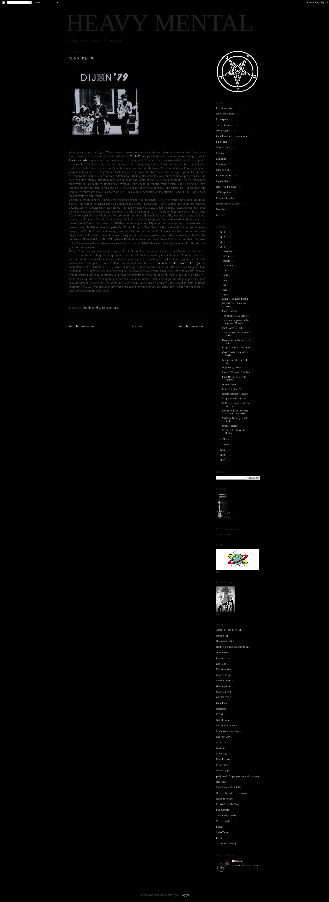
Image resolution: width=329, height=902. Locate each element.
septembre (228, 265)
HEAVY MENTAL (160, 23)
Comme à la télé (224, 175)
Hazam (239, 861)
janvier (226, 444)
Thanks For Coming (226, 843)
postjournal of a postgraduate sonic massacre (237, 776)
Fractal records (78, 160)
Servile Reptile (223, 821)
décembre (228, 251)
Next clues (221, 748)
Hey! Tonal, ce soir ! (232, 367)
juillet (226, 275)
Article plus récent (82, 326)
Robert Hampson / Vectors (235, 393)
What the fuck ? (224, 147)
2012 (223, 237)
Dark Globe (222, 664)
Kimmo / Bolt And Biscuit (235, 299)
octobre (227, 260)
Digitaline (221, 159)
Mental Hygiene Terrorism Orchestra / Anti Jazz (235, 412)
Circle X (135, 156)
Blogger (184, 895)
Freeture (220, 153)
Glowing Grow (223, 686)
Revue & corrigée (224, 798)
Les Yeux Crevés (224, 737)
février (226, 439)
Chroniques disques (94, 307)
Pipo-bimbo (222, 181)
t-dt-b (219, 838)
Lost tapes (113, 307)
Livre (219, 215)
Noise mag (221, 753)
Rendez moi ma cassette (227, 203)
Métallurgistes (223, 130)
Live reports (222, 119)
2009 (223, 450)
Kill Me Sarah (223, 720)
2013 (223, 232)
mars (225, 294)
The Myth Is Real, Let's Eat (235, 315)
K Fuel (219, 714)
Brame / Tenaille (230, 426)
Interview (221, 209)
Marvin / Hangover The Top (236, 372)
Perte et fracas (223, 765)
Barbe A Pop (222, 635)
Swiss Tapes (222, 832)
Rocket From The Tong (227, 804)
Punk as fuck (222, 170)
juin (225, 280)
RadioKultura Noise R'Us (228, 787)
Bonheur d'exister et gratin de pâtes (233, 647)
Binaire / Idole (229, 384)
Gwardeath (221, 703)
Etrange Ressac (223, 675)
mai (225, 285)
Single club (221, 142)
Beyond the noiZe (225, 641)
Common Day (223, 658)
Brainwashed (222, 652)
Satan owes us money (226, 815)
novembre (228, 256)
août (225, 270)
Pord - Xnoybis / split (232, 328)
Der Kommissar (223, 669)
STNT (219, 827)
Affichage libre (223, 192)
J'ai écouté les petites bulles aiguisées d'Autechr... (235, 322)
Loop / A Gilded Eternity (234, 398)
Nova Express (223, 759)
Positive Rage (222, 770)
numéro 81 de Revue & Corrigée (179, 263)
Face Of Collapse (224, 680)
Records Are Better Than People (231, 793)
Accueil (136, 326)
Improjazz (221, 708)
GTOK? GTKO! (224, 697)
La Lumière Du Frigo (226, 725)
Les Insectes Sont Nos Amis (229, 731)
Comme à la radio (225, 198)
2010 (223, 247)
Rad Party (221, 781)
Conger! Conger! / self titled (236, 347)
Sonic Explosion (230, 311)
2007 (223, 460)
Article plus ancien (192, 326)
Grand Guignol (223, 692)
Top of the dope (224, 125)
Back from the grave (226, 187)
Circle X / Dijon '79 (232, 389)
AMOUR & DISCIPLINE (229, 630)
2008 (223, 455)
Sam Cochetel (223, 810)
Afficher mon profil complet (246, 865)
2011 (223, 242)
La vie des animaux (225, 113)
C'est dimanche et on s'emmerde (231, 136)
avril (225, 290)
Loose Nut (221, 742)
